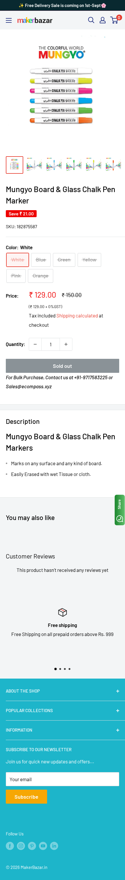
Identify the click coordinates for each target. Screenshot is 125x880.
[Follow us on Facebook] (10, 845)
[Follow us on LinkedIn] (54, 845)
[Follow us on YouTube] (43, 845)
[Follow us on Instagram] (21, 845)
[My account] (103, 20)
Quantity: (15, 344)
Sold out (62, 366)
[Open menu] (9, 20)
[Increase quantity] (66, 344)
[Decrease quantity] (35, 344)
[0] (114, 20)
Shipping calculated (77, 315)
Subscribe (26, 796)
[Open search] (91, 20)
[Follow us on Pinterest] (32, 845)
